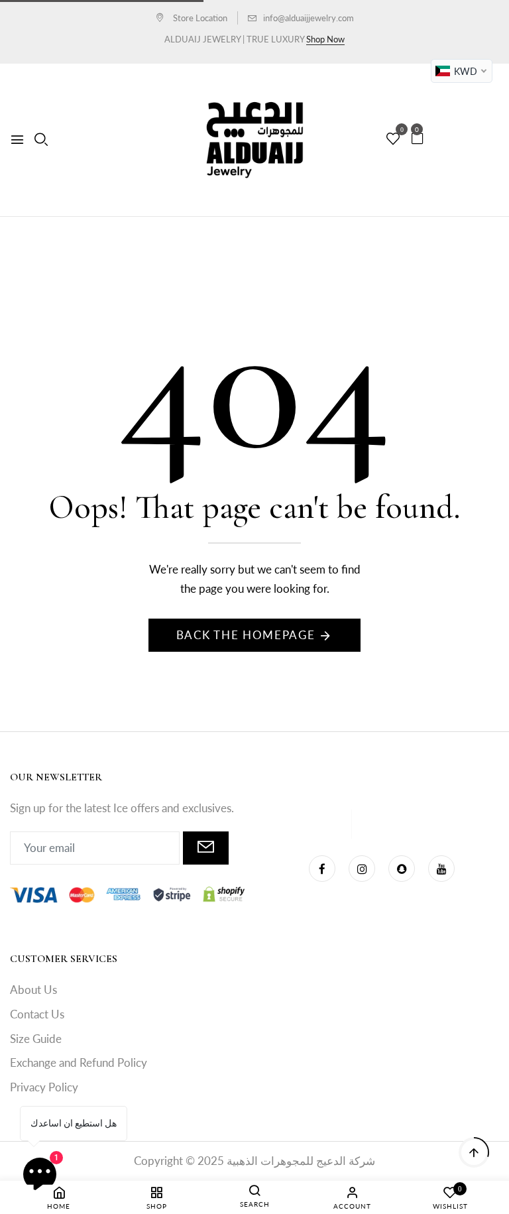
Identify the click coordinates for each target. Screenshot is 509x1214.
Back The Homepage (245, 635)
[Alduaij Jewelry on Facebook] (322, 868)
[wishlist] (393, 139)
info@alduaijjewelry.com (308, 18)
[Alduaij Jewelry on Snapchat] (401, 868)
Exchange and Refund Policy (78, 1062)
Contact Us (37, 1014)
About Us (33, 990)
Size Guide (36, 1039)
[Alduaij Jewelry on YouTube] (441, 868)
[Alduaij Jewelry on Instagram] (362, 868)
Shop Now (325, 39)
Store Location (199, 18)
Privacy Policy (44, 1087)
